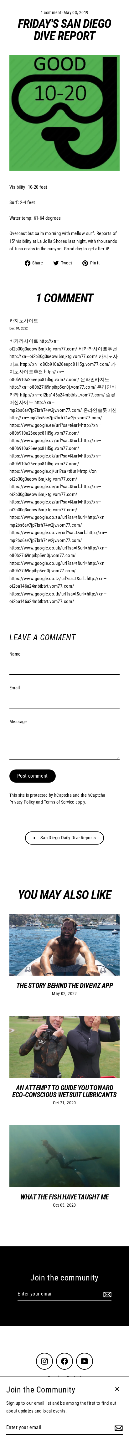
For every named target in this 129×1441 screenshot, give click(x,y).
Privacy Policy (22, 802)
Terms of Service (59, 802)
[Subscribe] (106, 1294)
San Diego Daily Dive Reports (67, 838)
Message (18, 721)
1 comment (52, 12)
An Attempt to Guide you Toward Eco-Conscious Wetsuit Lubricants (64, 1091)
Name (15, 654)
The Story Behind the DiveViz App (64, 985)
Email (14, 688)
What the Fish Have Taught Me (64, 1197)
